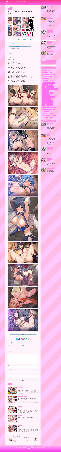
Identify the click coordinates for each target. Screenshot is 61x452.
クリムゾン (49, 99)
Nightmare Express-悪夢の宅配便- (47, 80)
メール (9, 369)
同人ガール (8, 3)
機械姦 (8, 345)
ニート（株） (13, 43)
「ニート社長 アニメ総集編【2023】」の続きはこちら (23, 334)
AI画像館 (48, 70)
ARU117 (50, 72)
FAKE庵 (49, 76)
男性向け (20, 345)
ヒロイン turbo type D (49, 105)
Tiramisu (43, 86)
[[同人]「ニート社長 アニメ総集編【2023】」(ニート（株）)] (24, 339)
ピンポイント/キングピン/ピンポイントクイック (49, 107)
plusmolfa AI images (52, 82)
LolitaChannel (44, 78)
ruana (45, 84)
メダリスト (43, 109)
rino (42, 84)
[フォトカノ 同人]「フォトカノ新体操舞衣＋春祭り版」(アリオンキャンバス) (51, 46)
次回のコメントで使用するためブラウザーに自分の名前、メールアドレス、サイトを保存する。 (23, 377)
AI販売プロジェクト (45, 72)
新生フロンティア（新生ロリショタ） (47, 113)
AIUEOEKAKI (43, 70)
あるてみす (47, 86)
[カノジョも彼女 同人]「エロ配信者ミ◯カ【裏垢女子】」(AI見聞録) (51, 54)
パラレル (43, 105)
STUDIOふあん (50, 84)
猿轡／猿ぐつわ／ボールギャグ (14, 345)
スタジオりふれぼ (50, 103)
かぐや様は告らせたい (45, 90)
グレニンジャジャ (44, 101)
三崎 (53, 109)
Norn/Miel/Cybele (44, 82)
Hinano (53, 76)
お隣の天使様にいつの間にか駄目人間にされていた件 (49, 88)
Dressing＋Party (44, 76)
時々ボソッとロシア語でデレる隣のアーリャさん (49, 115)
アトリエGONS (44, 99)
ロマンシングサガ (49, 109)
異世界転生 (49, 117)
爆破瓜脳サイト (44, 117)
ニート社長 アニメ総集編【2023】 (23, 39)
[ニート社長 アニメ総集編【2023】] (23, 105)
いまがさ (52, 86)
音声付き (23, 345)
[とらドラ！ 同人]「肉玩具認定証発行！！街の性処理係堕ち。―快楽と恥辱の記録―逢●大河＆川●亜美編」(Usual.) (51, 10)
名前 (9, 365)
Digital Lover (49, 74)
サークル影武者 (44, 103)
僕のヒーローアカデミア (45, 111)
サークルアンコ (51, 101)
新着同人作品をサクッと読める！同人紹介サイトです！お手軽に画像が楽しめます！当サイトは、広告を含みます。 (30, 447)
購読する (44, 60)
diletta (53, 74)
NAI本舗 (49, 78)
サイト (9, 373)
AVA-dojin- (43, 74)
